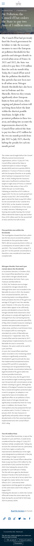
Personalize (18, 543)
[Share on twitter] (19, 518)
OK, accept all (11, 540)
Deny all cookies (25, 540)
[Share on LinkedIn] (24, 518)
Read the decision (17, 511)
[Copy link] (4, 518)
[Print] (9, 518)
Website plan (19, 532)
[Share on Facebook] (29, 518)
